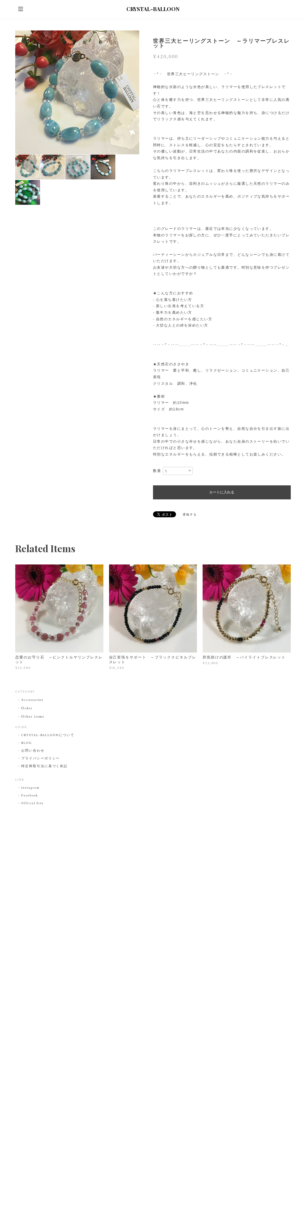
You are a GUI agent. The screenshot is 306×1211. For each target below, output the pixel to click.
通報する (190, 515)
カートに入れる (221, 492)
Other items (32, 716)
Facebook (29, 795)
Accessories (32, 700)
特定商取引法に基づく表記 (44, 766)
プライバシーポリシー (40, 758)
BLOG (26, 743)
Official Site (32, 803)
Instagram (30, 788)
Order (27, 708)
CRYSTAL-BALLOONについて (47, 735)
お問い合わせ (33, 751)
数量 (157, 471)
